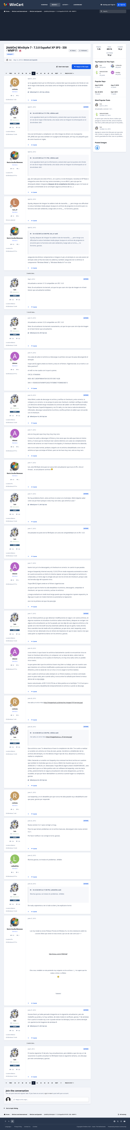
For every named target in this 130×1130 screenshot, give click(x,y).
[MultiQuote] (28, 100)
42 (37, 73)
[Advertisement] (65, 27)
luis (10, 60)
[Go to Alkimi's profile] (14, 356)
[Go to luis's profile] (7, 60)
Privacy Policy (18, 1126)
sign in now (48, 1093)
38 (22, 73)
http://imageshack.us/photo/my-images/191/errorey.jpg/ (63, 703)
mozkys (118, 72)
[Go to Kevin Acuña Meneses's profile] (14, 155)
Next (56, 73)
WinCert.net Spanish (30, 60)
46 (52, 73)
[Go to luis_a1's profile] (14, 202)
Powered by (117, 1126)
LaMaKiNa (15, 866)
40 (29, 73)
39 (26, 73)
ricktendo (119, 65)
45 (48, 73)
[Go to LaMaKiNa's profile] (14, 858)
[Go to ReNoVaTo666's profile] (96, 72)
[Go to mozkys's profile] (112, 72)
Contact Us (27, 1126)
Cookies (35, 1126)
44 (44, 73)
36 (15, 73)
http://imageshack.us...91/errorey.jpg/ (59, 737)
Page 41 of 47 (68, 73)
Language (8, 1126)
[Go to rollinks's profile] (14, 82)
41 (33, 73)
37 (18, 73)
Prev (10, 73)
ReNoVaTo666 (104, 72)
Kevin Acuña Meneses (15, 162)
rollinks (15, 89)
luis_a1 (14, 210)
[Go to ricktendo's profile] (112, 66)
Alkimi (14, 363)
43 (40, 73)
